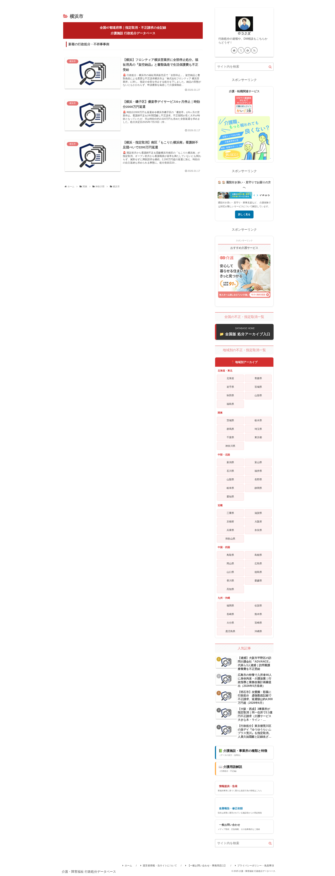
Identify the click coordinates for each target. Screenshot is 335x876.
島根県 (258, 554)
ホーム (128, 865)
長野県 (258, 479)
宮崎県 (258, 622)
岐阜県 (230, 488)
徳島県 (258, 572)
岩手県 (230, 386)
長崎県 (230, 614)
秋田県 (230, 395)
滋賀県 (258, 513)
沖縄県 (258, 631)
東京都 (258, 437)
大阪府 (258, 521)
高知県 (230, 589)
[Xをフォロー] (241, 50)
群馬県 (230, 429)
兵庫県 (230, 530)
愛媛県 (258, 580)
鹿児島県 (230, 631)
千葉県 (230, 437)
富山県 (258, 462)
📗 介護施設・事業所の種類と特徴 (243, 752)
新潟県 (230, 462)
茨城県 (230, 420)
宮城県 (258, 386)
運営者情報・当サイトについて (160, 865)
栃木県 (258, 420)
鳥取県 (230, 554)
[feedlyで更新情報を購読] (247, 50)
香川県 (230, 580)
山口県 (230, 572)
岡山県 (230, 563)
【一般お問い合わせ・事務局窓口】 (207, 865)
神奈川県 (230, 445)
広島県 (258, 563)
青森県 (258, 378)
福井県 (258, 470)
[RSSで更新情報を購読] (254, 50)
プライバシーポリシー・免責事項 (255, 865)
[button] (270, 67)
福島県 (230, 404)
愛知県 (230, 496)
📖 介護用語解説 (230, 768)
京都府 (230, 521)
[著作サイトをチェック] (234, 50)
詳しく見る (244, 214)
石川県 (230, 470)
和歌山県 (230, 538)
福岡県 (230, 605)
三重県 (230, 513)
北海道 (230, 378)
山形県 (258, 395)
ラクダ (246, 33)
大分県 (230, 622)
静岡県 (258, 488)
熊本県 (258, 614)
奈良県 (258, 530)
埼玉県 (258, 429)
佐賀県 (258, 605)
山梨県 (230, 479)
